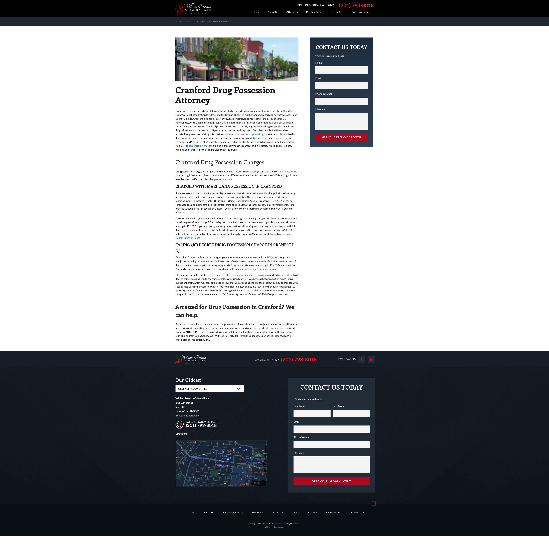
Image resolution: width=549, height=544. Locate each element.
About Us (273, 11)
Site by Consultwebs (276, 527)
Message (320, 109)
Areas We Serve (360, 11)
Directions (181, 433)
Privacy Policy (334, 512)
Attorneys (292, 11)
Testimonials (255, 512)
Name (319, 62)
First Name (300, 406)
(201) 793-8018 (299, 359)
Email (318, 78)
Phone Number (324, 93)
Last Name (339, 406)
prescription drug (254, 134)
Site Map (313, 512)
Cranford (189, 21)
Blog (297, 512)
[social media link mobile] (361, 359)
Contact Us (337, 11)
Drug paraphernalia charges (197, 145)
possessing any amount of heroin (246, 275)
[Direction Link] (221, 442)
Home (256, 11)
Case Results (279, 512)
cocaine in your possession (263, 268)
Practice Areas (314, 11)
